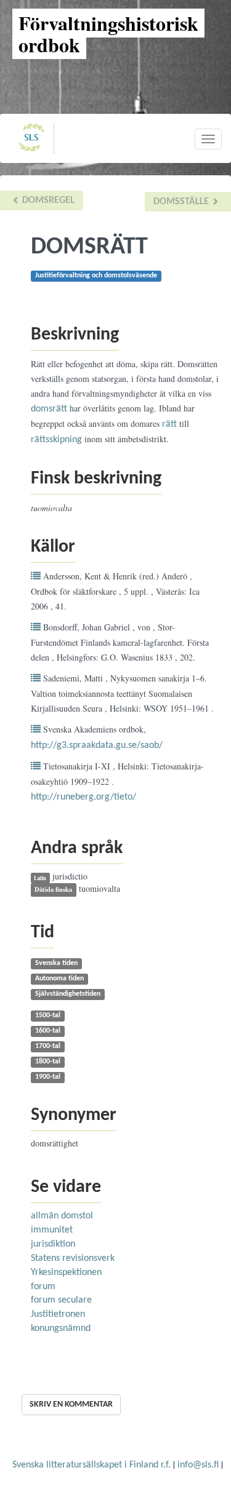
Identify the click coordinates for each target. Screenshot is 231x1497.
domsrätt (49, 409)
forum (43, 1287)
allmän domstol (62, 1216)
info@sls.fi (198, 1465)
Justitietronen (58, 1314)
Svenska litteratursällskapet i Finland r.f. (91, 1465)
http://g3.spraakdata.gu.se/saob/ (97, 745)
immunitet (52, 1230)
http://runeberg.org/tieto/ (83, 797)
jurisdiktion (53, 1244)
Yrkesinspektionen (66, 1272)
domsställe (182, 202)
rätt (169, 424)
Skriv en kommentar (71, 1404)
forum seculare (61, 1300)
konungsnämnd (61, 1328)
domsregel (47, 200)
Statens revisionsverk (73, 1258)
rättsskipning (56, 440)
